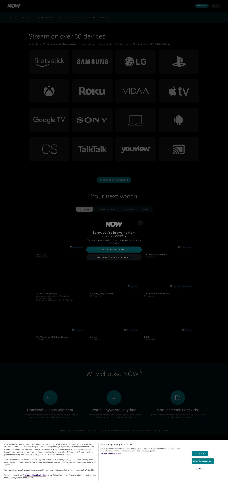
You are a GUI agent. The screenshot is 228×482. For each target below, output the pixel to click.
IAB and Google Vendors (111, 454)
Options (200, 468)
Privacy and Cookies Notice (34, 475)
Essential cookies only (202, 461)
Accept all (200, 453)
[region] (114, 461)
